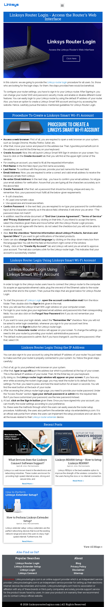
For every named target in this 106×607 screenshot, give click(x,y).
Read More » (27, 484)
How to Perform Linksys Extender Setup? (28, 519)
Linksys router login (57, 82)
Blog (78, 563)
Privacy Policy (78, 566)
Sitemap (78, 573)
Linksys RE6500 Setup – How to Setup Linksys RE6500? (78, 461)
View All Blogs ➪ (93, 546)
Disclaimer (78, 570)
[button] (62, 5)
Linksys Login (34, 300)
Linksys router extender (44, 417)
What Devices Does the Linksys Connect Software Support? (27, 461)
